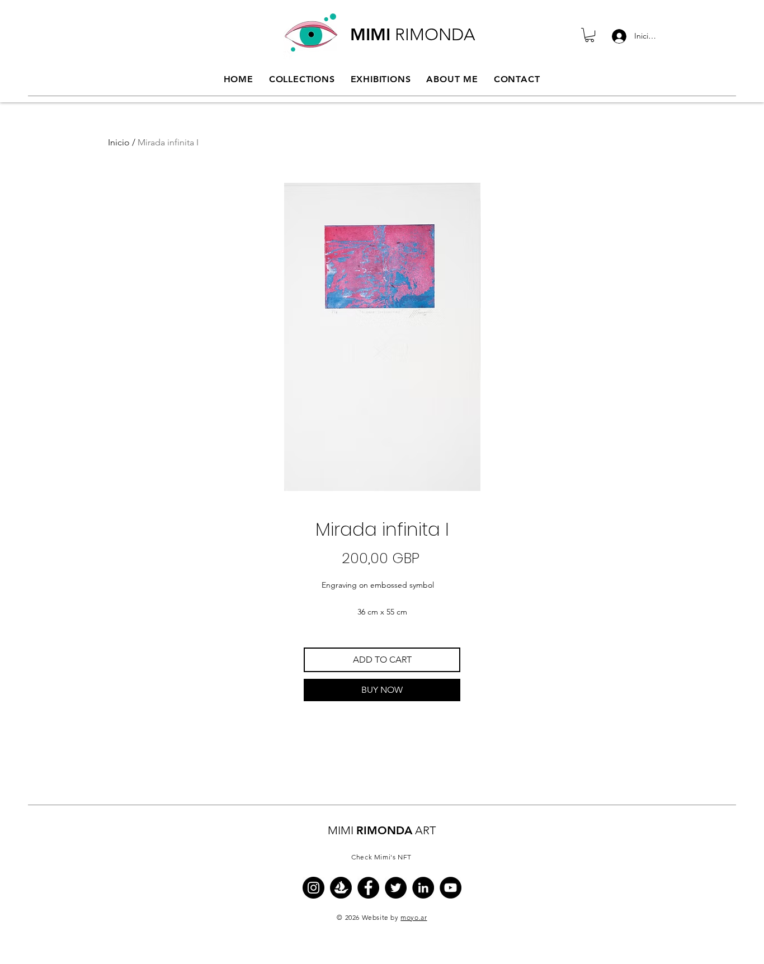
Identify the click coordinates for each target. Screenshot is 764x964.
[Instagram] (313, 888)
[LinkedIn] (423, 888)
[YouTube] (450, 888)
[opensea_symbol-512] (341, 888)
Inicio (119, 142)
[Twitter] (396, 888)
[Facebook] (368, 888)
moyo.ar (413, 917)
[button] (589, 35)
